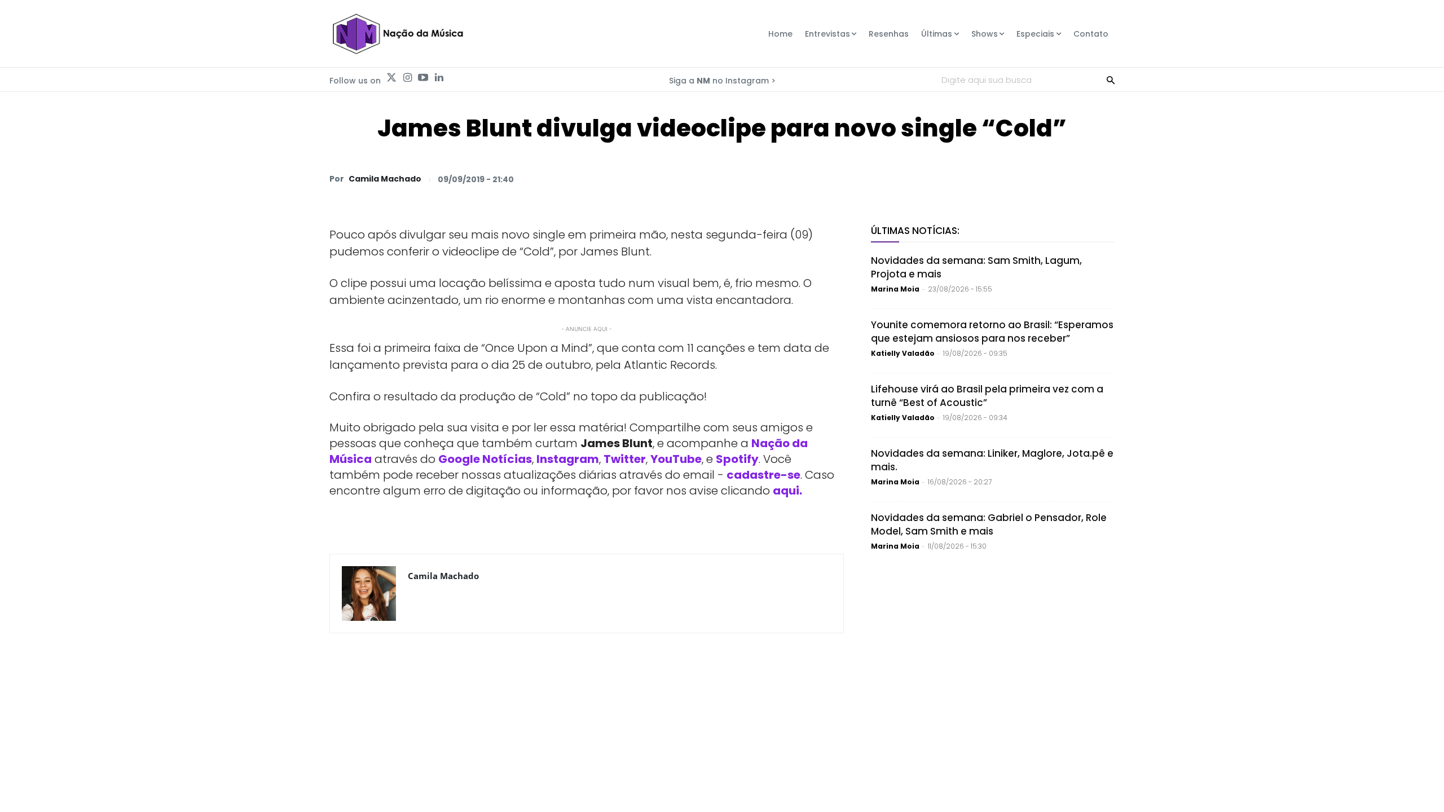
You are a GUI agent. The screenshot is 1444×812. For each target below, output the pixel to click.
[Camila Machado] (369, 593)
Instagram (567, 459)
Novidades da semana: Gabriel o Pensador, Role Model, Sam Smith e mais (989, 524)
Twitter (625, 459)
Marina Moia (895, 289)
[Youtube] (423, 78)
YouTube (676, 459)
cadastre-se (763, 475)
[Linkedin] (439, 78)
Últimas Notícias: (915, 230)
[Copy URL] (1076, 178)
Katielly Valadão (903, 353)
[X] (972, 178)
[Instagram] (407, 78)
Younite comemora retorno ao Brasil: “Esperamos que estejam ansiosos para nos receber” (992, 331)
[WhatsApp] (946, 178)
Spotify (737, 459)
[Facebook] (998, 178)
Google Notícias (485, 459)
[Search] (1111, 79)
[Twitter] (391, 78)
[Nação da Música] (397, 33)
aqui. (787, 490)
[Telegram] (1024, 178)
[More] (1103, 178)
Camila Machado (385, 179)
